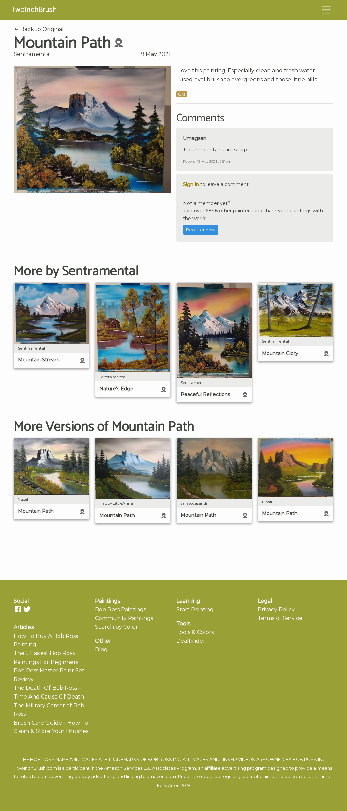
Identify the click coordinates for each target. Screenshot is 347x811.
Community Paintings (124, 618)
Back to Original (41, 29)
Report (189, 161)
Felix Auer (168, 785)
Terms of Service (280, 618)
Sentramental (32, 54)
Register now (200, 229)
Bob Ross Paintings (120, 609)
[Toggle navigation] (326, 10)
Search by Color (116, 627)
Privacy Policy (276, 609)
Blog (101, 649)
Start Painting (195, 609)
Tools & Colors (195, 632)
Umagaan (194, 138)
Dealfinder (190, 641)
